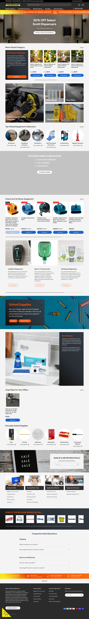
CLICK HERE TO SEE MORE (44, 172)
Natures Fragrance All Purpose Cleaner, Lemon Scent (49, 66)
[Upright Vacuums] (78, 135)
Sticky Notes (64, 442)
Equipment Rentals (71, 491)
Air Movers (11, 143)
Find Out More (13, 285)
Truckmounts (64, 143)
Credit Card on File (51, 491)
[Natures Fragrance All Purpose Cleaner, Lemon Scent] (50, 56)
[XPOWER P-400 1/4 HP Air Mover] (28, 209)
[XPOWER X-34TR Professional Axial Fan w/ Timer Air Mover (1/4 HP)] (44, 209)
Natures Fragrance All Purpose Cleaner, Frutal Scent (36, 66)
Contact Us (9, 502)
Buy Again (47, 8)
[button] (82, 4)
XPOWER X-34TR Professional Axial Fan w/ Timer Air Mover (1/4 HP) (43, 219)
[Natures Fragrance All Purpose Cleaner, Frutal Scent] (36, 56)
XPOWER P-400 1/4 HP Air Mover (27, 218)
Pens (11, 442)
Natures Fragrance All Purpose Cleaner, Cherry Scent (63, 66)
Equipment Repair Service (73, 494)
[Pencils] (24, 434)
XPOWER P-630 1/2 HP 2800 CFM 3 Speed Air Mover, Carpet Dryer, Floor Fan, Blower (76, 220)
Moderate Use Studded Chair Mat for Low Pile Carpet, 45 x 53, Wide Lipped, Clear (11, 411)
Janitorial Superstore (12, 614)
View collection (37, 444)
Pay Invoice (29, 499)
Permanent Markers (24, 320)
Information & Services (24, 8)
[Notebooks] (51, 434)
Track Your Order (57, 8)
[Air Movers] (11, 135)
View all (82, 47)
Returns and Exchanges (32, 502)
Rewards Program (37, 8)
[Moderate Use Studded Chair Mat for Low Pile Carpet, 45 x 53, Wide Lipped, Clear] (12, 400)
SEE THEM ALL (17, 76)
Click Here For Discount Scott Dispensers (44, 32)
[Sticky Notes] (64, 434)
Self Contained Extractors (51, 144)
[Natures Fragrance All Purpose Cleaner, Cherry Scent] (64, 56)
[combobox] (49, 4)
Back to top (44, 581)
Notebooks (13, 320)
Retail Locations (11, 499)
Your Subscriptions (31, 497)
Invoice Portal (10, 497)
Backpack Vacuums (25, 144)
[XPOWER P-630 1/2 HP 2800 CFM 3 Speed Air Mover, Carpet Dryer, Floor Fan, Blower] (76, 209)
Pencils (24, 442)
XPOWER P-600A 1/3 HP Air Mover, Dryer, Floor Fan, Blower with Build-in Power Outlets (60, 220)
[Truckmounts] (64, 135)
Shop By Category (10, 8)
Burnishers (37, 143)
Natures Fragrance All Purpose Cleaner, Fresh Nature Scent (77, 66)
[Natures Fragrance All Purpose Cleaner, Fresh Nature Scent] (77, 56)
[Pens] (11, 434)
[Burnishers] (38, 135)
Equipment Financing (52, 497)
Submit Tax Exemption (52, 494)
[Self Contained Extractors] (51, 135)
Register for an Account (12, 491)
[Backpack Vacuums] (24, 135)
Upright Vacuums (77, 143)
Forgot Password (11, 494)
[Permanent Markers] (78, 434)
